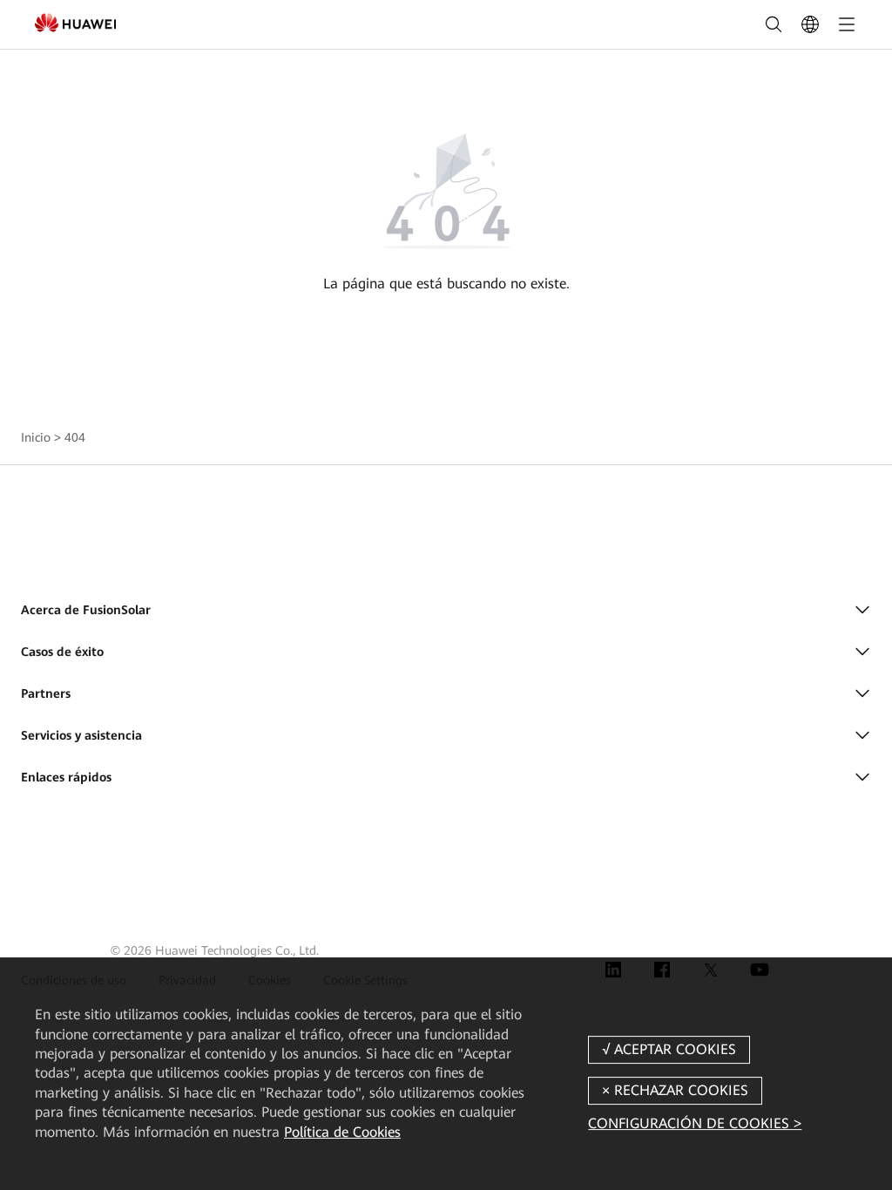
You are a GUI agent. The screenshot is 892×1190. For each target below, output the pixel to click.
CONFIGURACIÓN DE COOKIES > (694, 1123)
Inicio (36, 437)
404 (74, 437)
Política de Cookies (342, 1132)
